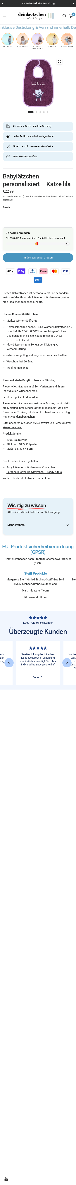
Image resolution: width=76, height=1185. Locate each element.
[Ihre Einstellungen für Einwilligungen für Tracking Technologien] (6, 1179)
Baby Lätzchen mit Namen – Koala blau (30, 467)
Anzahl (7, 207)
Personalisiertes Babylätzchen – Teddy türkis (34, 472)
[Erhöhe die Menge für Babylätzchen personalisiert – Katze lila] (18, 215)
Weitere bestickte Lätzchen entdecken (26, 478)
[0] (70, 15)
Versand (18, 196)
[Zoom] (59, 61)
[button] (9, 662)
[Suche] (64, 15)
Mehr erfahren (16, 525)
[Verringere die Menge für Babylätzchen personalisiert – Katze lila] (6, 215)
